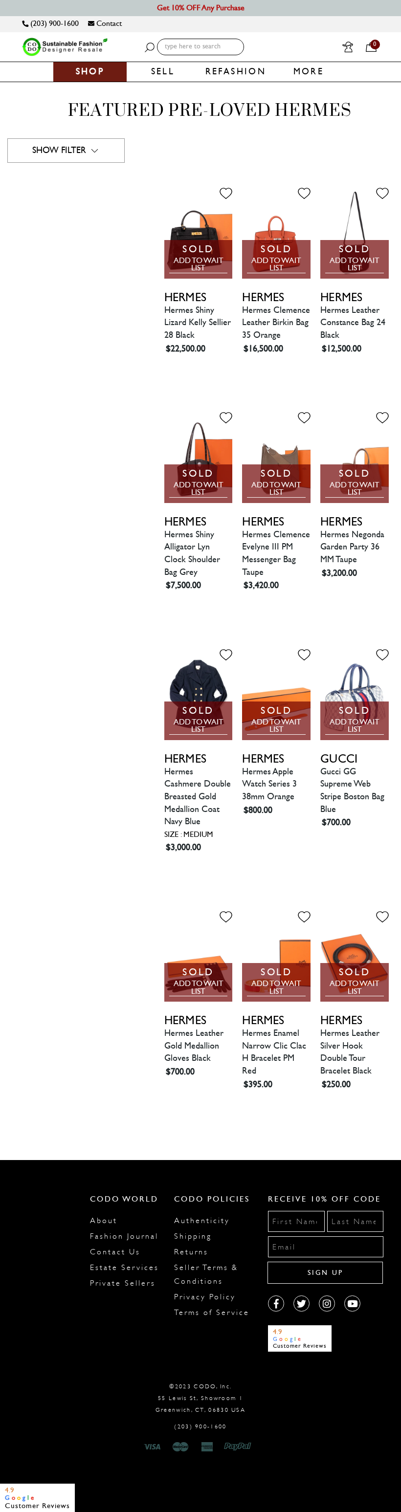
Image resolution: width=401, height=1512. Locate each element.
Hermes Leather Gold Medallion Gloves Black (193, 1045)
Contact (108, 23)
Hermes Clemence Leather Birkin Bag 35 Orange (276, 322)
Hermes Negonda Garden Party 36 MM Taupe (352, 547)
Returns (191, 1252)
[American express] (208, 1447)
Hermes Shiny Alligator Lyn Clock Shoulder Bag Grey (192, 553)
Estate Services (124, 1267)
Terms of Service (211, 1312)
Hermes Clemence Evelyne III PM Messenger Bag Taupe (276, 553)
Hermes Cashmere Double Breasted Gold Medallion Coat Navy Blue (197, 797)
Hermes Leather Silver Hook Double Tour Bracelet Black (349, 1052)
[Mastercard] (180, 1447)
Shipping (193, 1236)
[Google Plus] (301, 1303)
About (103, 1220)
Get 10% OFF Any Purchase (201, 7)
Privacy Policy (205, 1297)
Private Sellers (123, 1283)
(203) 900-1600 (53, 23)
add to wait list (198, 264)
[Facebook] (276, 1303)
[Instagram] (327, 1303)
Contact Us (115, 1252)
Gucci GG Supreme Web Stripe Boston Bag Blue (352, 790)
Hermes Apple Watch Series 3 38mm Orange (269, 784)
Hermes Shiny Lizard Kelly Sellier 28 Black (197, 322)
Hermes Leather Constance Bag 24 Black (352, 322)
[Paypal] (239, 1447)
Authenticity (202, 1220)
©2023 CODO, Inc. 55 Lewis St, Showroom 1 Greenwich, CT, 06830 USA (200, 1398)
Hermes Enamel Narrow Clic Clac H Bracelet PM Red (274, 1052)
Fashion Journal (124, 1236)
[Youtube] (352, 1303)
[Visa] (153, 1447)
